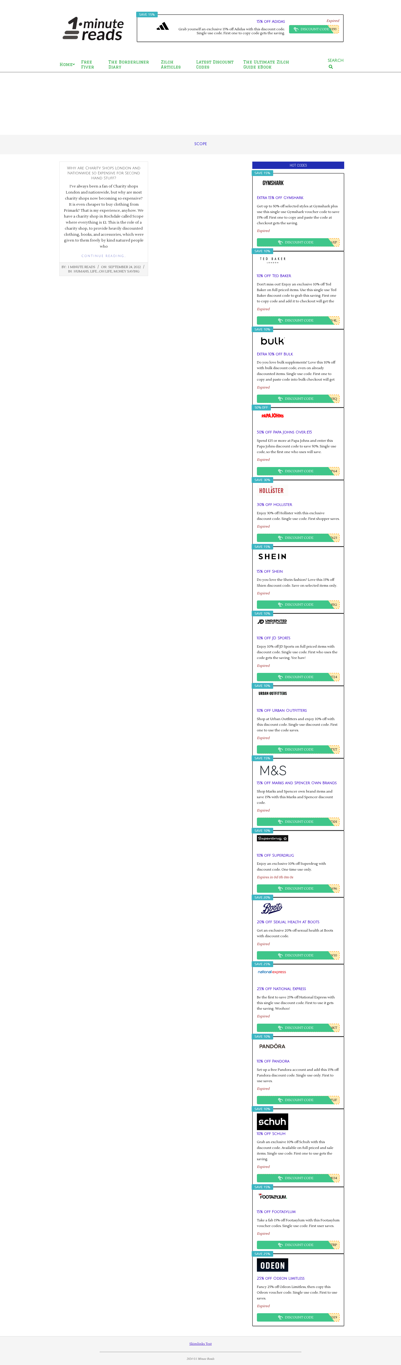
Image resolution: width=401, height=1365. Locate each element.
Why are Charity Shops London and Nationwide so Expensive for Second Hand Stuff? (103, 173)
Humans (81, 271)
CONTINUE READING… (103, 256)
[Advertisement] (200, 103)
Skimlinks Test (200, 1344)
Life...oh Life (101, 271)
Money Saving (126, 271)
